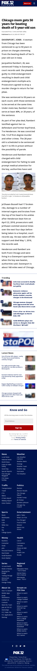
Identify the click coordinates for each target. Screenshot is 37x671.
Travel (4, 491)
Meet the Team (7, 605)
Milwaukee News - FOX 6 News (22, 570)
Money (5, 537)
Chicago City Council (21, 506)
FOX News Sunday (5, 479)
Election (19, 488)
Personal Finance (7, 551)
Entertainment (24, 512)
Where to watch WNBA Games (22, 630)
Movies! (19, 525)
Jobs (3, 548)
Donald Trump (22, 498)
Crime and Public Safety (19, 32)
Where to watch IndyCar (22, 613)
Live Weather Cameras (21, 458)
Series (4, 563)
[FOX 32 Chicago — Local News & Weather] (8, 3)
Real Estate (5, 553)
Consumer (5, 543)
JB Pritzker (20, 500)
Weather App (21, 469)
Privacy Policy (20, 438)
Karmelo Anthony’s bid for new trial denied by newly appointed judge (12, 376)
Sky (3, 530)
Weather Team (22, 466)
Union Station (6, 503)
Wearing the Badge (6, 572)
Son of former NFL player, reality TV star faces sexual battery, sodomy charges (12, 357)
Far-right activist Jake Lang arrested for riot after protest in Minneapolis (12, 367)
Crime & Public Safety (6, 465)
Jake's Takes (21, 515)
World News (6, 462)
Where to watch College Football (22, 598)
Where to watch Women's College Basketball (22, 625)
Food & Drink (21, 522)
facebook (12, 646)
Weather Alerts (22, 461)
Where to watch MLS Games (22, 634)
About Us (6, 587)
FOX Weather (21, 474)
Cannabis (20, 546)
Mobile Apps (6, 593)
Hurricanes (20, 471)
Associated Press (7, 32)
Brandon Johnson (22, 502)
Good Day (5, 469)
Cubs (3, 522)
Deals (3, 546)
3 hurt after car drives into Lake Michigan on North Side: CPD (23, 314)
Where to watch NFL (22, 594)
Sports (5, 512)
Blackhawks (5, 518)
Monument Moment (5, 579)
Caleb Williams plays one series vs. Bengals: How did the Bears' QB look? (23, 323)
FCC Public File (6, 612)
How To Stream (7, 591)
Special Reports (7, 471)
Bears (4, 515)
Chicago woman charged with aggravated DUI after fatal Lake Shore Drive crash (24, 304)
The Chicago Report (21, 494)
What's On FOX (22, 518)
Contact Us (5, 600)
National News (7, 460)
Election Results (22, 491)
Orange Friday (6, 582)
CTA (3, 493)
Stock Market (6, 558)
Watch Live (27, 3)
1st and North (6, 566)
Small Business (7, 556)
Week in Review (7, 569)
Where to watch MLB (22, 603)
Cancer (19, 541)
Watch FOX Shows (20, 528)
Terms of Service (20, 439)
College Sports (6, 532)
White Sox (5, 525)
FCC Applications (7, 615)
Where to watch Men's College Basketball (22, 618)
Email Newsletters (6, 596)
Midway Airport (7, 501)
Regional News (21, 564)
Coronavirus (21, 543)
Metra (4, 496)
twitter (20, 646)
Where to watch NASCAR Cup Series (22, 608)
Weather (21, 454)
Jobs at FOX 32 (7, 607)
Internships (5, 610)
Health (20, 537)
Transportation (7, 488)
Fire (3, 527)
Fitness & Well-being (22, 549)
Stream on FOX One (22, 588)
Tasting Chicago (7, 576)
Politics (20, 485)
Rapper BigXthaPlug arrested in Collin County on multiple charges (13, 384)
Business (5, 541)
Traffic (5, 485)
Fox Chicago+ (21, 520)
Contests (5, 602)
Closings (19, 464)
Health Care (21, 552)
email (24, 646)
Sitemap (4, 617)
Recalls (19, 555)
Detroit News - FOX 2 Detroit (22, 574)
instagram (16, 646)
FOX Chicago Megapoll (6, 475)
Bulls (3, 520)
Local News (5, 457)
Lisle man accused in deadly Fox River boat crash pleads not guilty (24, 284)
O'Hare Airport (6, 498)
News (4, 454)
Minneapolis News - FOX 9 (21, 578)
